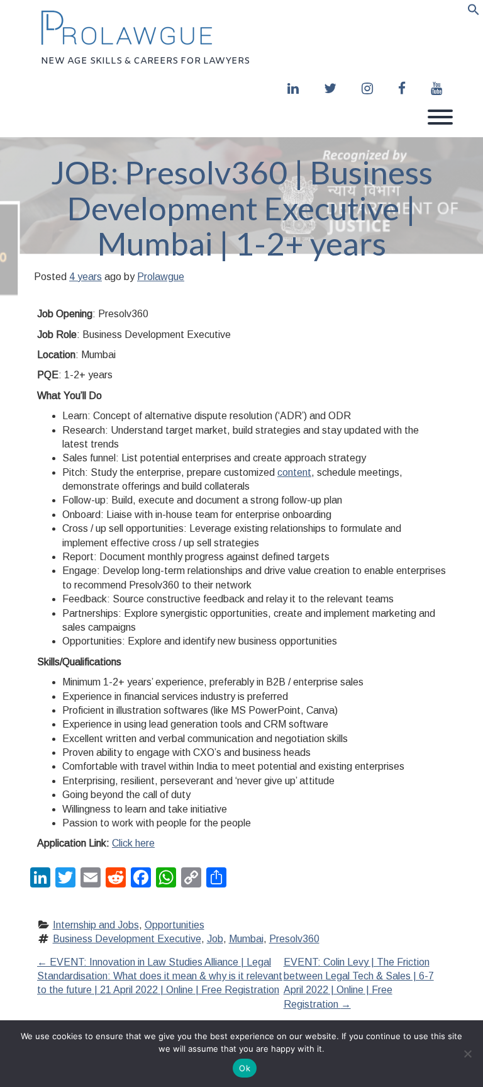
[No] (467, 1053)
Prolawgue (160, 276)
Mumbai (246, 938)
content (294, 472)
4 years (85, 276)
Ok (244, 1068)
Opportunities (174, 925)
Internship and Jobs (96, 925)
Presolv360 (294, 938)
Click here (133, 843)
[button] (473, 12)
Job (215, 938)
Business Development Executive (127, 938)
